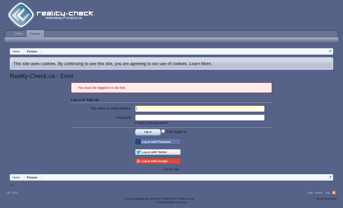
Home (18, 33)
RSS (334, 192)
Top (327, 192)
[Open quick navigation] (330, 51)
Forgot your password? (151, 123)
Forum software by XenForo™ (160, 198)
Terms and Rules (326, 198)
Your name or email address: (111, 108)
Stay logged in (176, 131)
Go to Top (171, 169)
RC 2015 (12, 192)
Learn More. (200, 63)
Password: (124, 117)
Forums (35, 33)
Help (310, 192)
